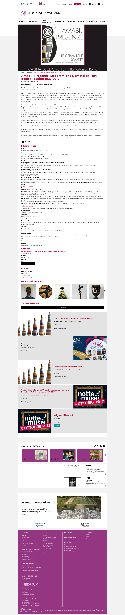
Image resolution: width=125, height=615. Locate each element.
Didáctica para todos (70, 546)
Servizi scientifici (29, 598)
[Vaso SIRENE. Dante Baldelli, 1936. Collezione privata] (96, 295)
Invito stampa (27, 275)
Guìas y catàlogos (48, 545)
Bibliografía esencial (27, 602)
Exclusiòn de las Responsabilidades (73, 610)
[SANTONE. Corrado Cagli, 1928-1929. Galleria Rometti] (28, 294)
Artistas (24, 554)
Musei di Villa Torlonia (44, 13)
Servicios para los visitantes (50, 538)
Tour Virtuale (82, 459)
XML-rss (103, 610)
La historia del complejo (28, 589)
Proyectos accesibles (70, 552)
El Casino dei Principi (27, 578)
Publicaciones (25, 600)
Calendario (93, 21)
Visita (102, 21)
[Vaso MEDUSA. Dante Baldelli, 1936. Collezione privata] (62, 295)
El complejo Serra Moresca (29, 588)
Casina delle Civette (31, 549)
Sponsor (88, 538)
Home (22, 72)
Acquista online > (28, 264)
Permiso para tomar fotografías (30, 605)
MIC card (45, 540)
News (87, 534)
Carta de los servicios (27, 543)
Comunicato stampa (29, 278)
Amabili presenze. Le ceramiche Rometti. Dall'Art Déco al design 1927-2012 (44, 251)
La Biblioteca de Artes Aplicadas (30, 603)
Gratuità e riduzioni (27, 186)
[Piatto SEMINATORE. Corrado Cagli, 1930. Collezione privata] (45, 291)
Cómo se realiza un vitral (28, 557)
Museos (22, 21)
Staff (23, 540)
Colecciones (32, 21)
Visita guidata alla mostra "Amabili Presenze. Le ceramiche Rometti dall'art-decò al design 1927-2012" (45, 391)
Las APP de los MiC (48, 543)
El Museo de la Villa (27, 572)
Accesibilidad (46, 546)
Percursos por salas (27, 559)
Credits (84, 610)
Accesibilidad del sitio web (93, 610)
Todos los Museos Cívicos (65, 4)
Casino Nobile (28, 563)
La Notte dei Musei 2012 (63, 415)
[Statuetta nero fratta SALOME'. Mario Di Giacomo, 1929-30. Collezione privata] (79, 295)
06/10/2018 (95, 471)
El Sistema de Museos (28, 542)
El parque (24, 538)
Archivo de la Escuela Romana (30, 580)
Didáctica (81, 21)
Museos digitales (46, 21)
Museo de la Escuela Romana (30, 570)
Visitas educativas (48, 542)
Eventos (72, 21)
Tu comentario (47, 548)
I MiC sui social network (55, 458)
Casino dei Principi (30, 576)
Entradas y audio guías (49, 537)
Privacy (61, 610)
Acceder (85, 4)
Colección (24, 553)
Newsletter (25, 545)
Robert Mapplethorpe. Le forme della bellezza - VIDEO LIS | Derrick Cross (95, 483)
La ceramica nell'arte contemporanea (69, 367)
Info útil (45, 535)
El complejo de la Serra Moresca (30, 584)
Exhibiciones (60, 21)
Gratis (57, 426)
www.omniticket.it (27, 206)
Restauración (25, 556)
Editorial (24, 535)
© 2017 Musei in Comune (51, 610)
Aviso (87, 536)
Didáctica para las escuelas (71, 545)
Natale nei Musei (28, 344)
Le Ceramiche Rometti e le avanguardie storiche (74, 318)
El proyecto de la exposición (29, 594)
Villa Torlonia (25, 537)
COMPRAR (78, 4)
